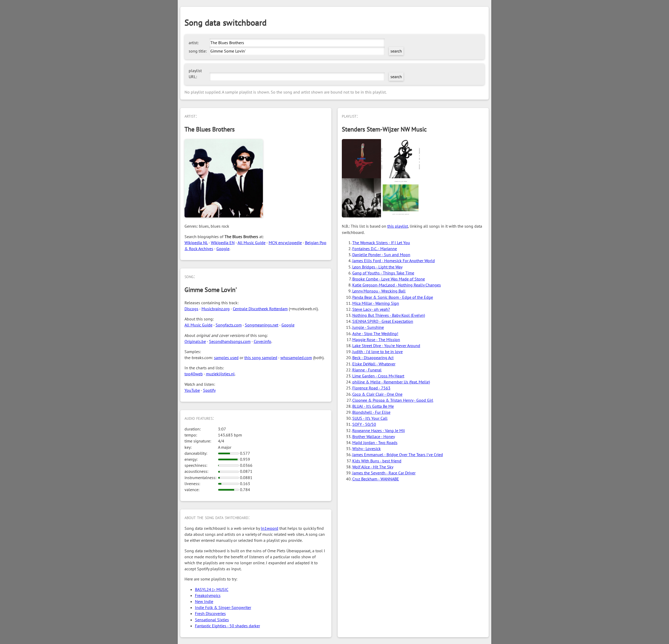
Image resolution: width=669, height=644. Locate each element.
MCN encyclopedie (285, 242)
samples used (226, 357)
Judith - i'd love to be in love (377, 351)
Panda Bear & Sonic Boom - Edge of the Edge (392, 297)
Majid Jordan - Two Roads (374, 442)
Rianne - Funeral (367, 369)
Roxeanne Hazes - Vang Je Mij (378, 430)
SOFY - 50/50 (364, 424)
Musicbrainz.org (215, 308)
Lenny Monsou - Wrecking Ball (379, 291)
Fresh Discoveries (210, 613)
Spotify (209, 390)
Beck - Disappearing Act (373, 357)
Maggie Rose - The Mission (376, 339)
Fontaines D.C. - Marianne (374, 248)
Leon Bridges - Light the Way (377, 266)
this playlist (397, 226)
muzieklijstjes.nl (220, 373)
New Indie (204, 601)
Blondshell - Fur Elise (371, 412)
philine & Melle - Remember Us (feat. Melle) (391, 381)
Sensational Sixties (212, 619)
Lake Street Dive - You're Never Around (386, 345)
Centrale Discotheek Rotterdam (260, 308)
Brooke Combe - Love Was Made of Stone (388, 278)
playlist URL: (195, 73)
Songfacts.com (229, 324)
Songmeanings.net (261, 324)
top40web (193, 373)
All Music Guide (252, 242)
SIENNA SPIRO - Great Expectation (382, 321)
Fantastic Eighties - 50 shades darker (227, 625)
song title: (198, 51)
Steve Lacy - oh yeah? (371, 309)
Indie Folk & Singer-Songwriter (223, 607)
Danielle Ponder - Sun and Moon (381, 254)
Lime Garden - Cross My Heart (378, 375)
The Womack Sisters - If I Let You (381, 242)
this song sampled (260, 357)
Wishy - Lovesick (366, 448)
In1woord (269, 528)
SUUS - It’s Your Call (370, 418)
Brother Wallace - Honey (373, 436)
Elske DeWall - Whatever (373, 363)
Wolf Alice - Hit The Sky (372, 466)
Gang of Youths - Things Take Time (383, 272)
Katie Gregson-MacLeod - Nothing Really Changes (396, 285)
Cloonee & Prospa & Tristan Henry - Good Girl (392, 400)
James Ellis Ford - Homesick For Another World (393, 260)
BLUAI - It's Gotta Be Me (373, 406)
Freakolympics (208, 595)
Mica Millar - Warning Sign (375, 303)
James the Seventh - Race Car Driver (384, 472)
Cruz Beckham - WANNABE (375, 478)
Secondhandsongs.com (230, 341)
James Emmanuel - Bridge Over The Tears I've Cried (397, 454)
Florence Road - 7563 (371, 387)
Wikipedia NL (196, 242)
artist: (194, 42)
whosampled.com (296, 357)
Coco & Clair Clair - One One (377, 394)
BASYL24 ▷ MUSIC (211, 589)
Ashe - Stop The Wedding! (375, 333)
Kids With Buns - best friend (376, 460)
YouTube (192, 390)
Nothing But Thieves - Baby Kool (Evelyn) (388, 315)
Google (222, 248)
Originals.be (195, 341)
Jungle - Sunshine (368, 327)
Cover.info (262, 341)
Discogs (191, 308)
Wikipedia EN (223, 242)
